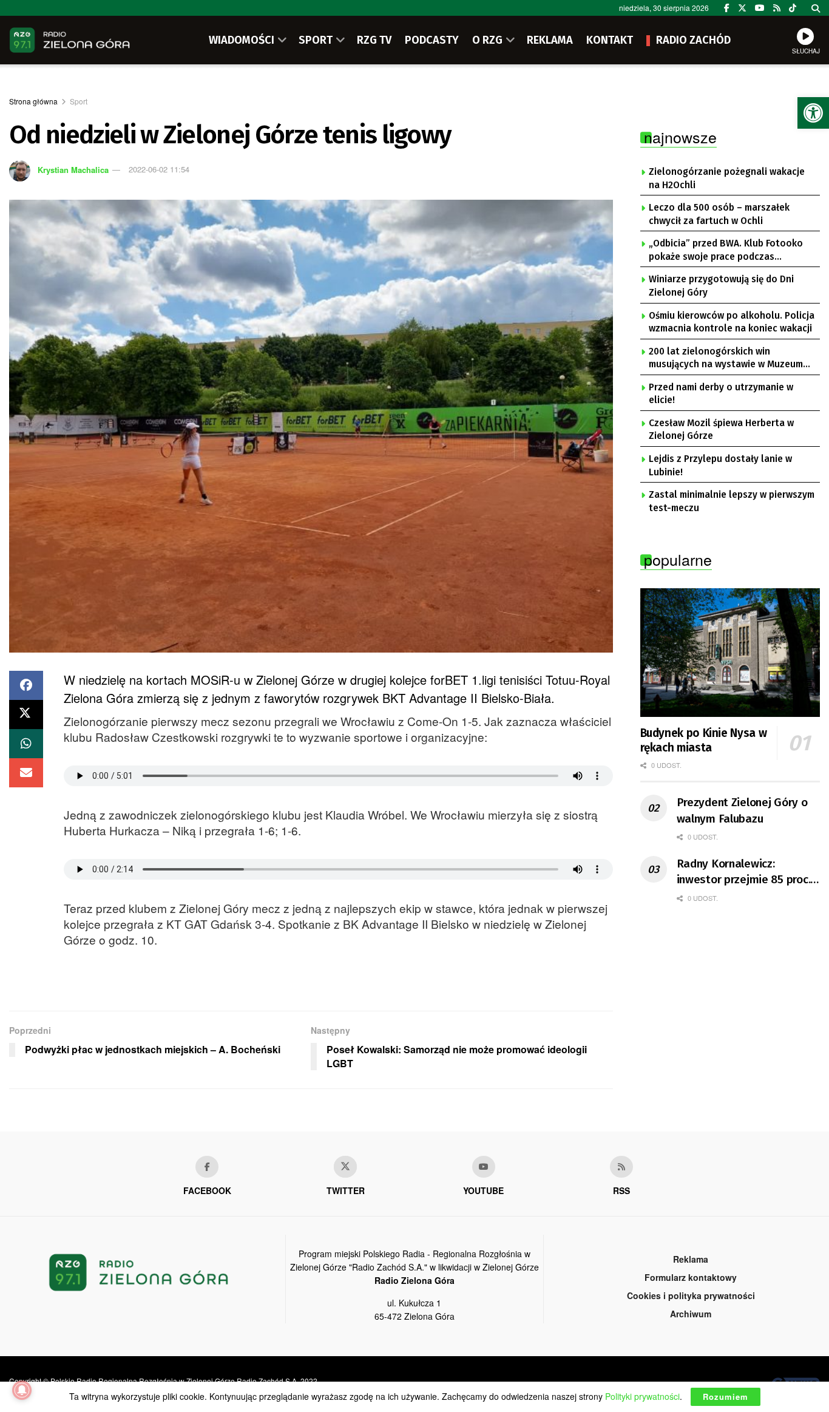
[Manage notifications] (22, 1390)
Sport (78, 101)
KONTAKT (609, 40)
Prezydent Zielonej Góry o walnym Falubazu (742, 810)
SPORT (316, 40)
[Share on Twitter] (26, 714)
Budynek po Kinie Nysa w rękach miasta (703, 740)
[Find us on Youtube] (483, 1167)
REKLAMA (550, 40)
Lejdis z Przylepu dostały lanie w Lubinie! (720, 465)
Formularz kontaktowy (691, 1277)
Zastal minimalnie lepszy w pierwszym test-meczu (731, 501)
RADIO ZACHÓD (693, 40)
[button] (813, 113)
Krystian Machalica (73, 169)
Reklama (690, 1259)
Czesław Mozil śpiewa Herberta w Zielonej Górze (721, 430)
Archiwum (690, 1314)
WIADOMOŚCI (241, 40)
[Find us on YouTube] (760, 8)
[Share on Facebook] (26, 685)
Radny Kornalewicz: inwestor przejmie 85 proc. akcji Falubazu (744, 872)
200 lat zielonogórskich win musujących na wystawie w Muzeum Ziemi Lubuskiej (726, 359)
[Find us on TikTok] (792, 8)
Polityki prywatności (642, 1396)
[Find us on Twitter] (742, 8)
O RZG (487, 40)
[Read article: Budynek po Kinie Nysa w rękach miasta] (730, 652)
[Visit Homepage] (69, 40)
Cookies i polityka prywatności (691, 1295)
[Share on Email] (26, 772)
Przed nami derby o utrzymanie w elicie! (721, 394)
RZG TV (374, 40)
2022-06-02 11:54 (159, 169)
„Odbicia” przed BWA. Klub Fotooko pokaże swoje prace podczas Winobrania (726, 250)
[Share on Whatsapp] (26, 743)
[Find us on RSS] (776, 8)
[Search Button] (815, 8)
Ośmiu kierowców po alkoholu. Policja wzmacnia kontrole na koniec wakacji (731, 322)
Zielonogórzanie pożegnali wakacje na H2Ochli (727, 178)
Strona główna (33, 101)
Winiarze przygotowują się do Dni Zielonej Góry (721, 286)
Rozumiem (725, 1396)
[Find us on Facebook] (726, 8)
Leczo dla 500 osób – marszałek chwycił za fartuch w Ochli (719, 214)
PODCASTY (432, 40)
